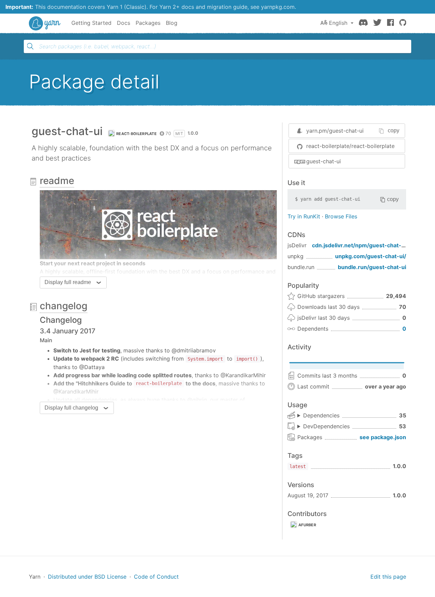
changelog (63, 306)
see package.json (383, 437)
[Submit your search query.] (30, 46)
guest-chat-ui (323, 161)
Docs (123, 22)
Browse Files (341, 216)
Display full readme (68, 282)
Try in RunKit (304, 216)
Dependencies (321, 415)
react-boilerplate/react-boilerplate (350, 146)
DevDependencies (326, 426)
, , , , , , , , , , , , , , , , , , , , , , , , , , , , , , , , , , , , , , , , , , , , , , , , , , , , (323, 426)
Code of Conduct (156, 576)
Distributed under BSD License (87, 576)
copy (393, 130)
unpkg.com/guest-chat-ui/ (370, 256)
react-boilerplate (136, 133)
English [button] (338, 22)
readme (57, 180)
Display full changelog (71, 408)
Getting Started (91, 22)
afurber (307, 525)
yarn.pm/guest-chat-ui (335, 130)
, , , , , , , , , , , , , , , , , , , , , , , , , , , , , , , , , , (318, 415)
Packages (148, 22)
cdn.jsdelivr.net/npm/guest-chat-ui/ (360, 245)
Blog (171, 22)
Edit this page (388, 576)
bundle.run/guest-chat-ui (372, 267)
